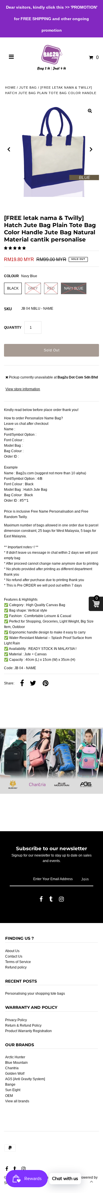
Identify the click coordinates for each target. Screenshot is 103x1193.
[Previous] (9, 149)
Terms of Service (18, 962)
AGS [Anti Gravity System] (25, 1079)
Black (13, 288)
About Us (12, 951)
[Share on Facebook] (22, 683)
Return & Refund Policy (23, 1025)
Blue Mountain (16, 1063)
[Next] (91, 149)
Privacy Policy (16, 1020)
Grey (33, 288)
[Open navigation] (11, 57)
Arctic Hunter (15, 1057)
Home (10, 87)
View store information (22, 389)
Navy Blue (73, 288)
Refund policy (16, 967)
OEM (9, 1096)
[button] (15, 248)
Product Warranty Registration (28, 1031)
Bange (10, 1084)
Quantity (12, 328)
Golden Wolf (14, 1074)
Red (51, 288)
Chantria (12, 1068)
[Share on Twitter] (33, 683)
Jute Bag (28, 87)
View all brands (17, 1101)
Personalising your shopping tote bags (35, 994)
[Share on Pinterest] (45, 683)
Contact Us (13, 956)
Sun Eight (12, 1090)
